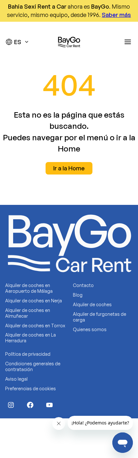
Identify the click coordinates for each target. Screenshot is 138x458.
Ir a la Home (69, 168)
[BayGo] (69, 41)
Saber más (116, 14)
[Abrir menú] (128, 42)
